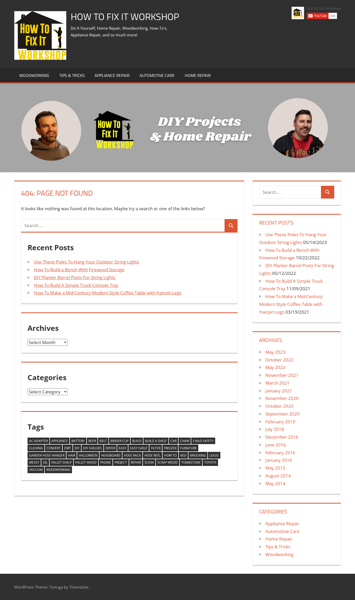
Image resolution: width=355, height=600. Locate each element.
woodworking (58, 469)
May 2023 (275, 352)
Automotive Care (157, 75)
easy (122, 448)
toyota (210, 462)
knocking (198, 455)
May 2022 (275, 367)
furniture (188, 448)
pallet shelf (61, 462)
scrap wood (167, 462)
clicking (36, 448)
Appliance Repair (112, 75)
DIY (77, 448)
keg (183, 455)
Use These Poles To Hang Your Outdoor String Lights (86, 262)
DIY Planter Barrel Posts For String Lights (74, 277)
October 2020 (279, 406)
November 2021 (282, 375)
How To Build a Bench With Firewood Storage (79, 270)
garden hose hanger (46, 455)
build (136, 441)
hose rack (132, 455)
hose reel (152, 455)
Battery (78, 441)
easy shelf (138, 448)
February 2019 (280, 422)
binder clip (119, 441)
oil (45, 462)
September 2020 (282, 414)
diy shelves (92, 448)
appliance (59, 441)
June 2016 (275, 445)
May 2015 (275, 468)
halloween (88, 455)
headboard (110, 455)
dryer (110, 448)
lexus (214, 455)
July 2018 (274, 429)
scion (149, 462)
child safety (203, 441)
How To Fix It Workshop (125, 16)
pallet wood (86, 462)
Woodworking (34, 75)
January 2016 (278, 460)
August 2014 (278, 476)
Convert (54, 448)
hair (71, 455)
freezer (170, 448)
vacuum (36, 469)
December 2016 (281, 437)
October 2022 (279, 360)
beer (92, 441)
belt (103, 441)
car (173, 441)
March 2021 (277, 383)
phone (105, 462)
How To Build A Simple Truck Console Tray (76, 285)
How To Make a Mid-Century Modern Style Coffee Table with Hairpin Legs (107, 293)
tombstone (191, 462)
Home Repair (198, 75)
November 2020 (282, 398)
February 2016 (280, 453)
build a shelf (156, 441)
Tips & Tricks (72, 75)
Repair (136, 462)
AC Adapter (38, 441)
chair (184, 441)
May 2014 (275, 483)
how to (170, 455)
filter (155, 448)
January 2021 (278, 391)
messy (34, 462)
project (121, 462)
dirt (67, 448)
